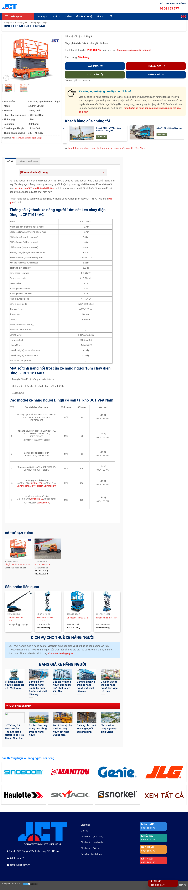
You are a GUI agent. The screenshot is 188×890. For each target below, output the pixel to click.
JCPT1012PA (36, 483)
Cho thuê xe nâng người (60, 653)
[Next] (55, 59)
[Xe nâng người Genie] (117, 772)
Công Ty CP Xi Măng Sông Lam (165, 128)
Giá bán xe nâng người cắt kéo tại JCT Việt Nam (14, 684)
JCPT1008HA (36, 486)
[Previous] (7, 59)
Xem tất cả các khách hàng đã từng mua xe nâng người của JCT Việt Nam (106, 148)
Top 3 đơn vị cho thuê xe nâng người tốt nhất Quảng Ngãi (62, 730)
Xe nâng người (21, 22)
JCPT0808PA (43, 503)
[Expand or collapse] (103, 172)
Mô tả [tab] (10, 161)
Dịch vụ (41, 16)
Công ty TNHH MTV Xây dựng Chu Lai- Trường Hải (104, 129)
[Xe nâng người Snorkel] (117, 794)
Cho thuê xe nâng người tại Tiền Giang (109, 728)
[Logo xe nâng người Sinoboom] (23, 772)
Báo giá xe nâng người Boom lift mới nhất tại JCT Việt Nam (62, 686)
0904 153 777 (169, 8)
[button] (18, 16)
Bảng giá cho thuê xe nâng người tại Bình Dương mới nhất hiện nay (38, 688)
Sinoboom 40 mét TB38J (15, 619)
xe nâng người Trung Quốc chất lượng (34, 188)
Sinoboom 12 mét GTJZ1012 (45, 619)
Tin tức (54, 16)
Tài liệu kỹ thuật (84, 16)
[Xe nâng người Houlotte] (23, 794)
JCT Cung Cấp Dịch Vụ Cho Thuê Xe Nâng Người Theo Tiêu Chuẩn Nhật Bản (14, 731)
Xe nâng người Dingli (38, 22)
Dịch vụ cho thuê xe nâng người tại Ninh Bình (86, 728)
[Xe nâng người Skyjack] (70, 794)
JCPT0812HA (36, 499)
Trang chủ (8, 22)
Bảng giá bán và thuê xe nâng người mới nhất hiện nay (86, 686)
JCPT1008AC (23, 486)
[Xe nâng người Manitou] (70, 772)
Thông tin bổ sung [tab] (28, 161)
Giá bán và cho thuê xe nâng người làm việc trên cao (109, 686)
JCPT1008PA (50, 486)
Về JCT (100, 16)
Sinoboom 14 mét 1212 (77, 618)
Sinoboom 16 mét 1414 (106, 618)
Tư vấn (67, 16)
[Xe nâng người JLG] (164, 772)
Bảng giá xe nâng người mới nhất (133, 50)
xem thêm (96, 137)
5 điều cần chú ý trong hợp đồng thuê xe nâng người (38, 730)
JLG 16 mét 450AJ (43, 564)
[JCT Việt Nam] (9, 6)
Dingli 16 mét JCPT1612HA (17, 564)
